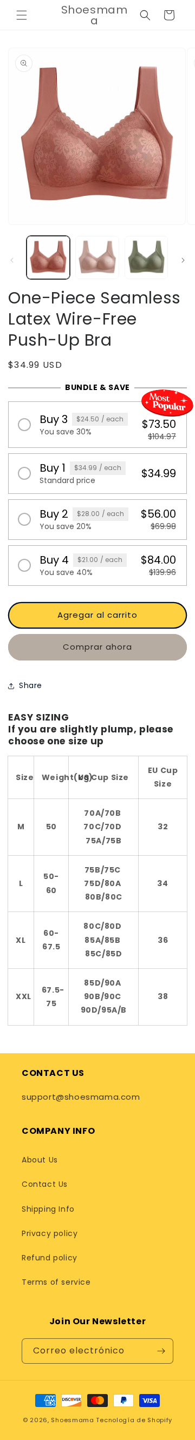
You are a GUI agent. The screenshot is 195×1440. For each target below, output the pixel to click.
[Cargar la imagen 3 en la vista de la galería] (146, 257)
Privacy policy (49, 1233)
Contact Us (45, 1184)
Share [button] (30, 685)
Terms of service (56, 1282)
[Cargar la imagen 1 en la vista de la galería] (48, 257)
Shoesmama (72, 1420)
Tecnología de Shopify (134, 1420)
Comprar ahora (97, 646)
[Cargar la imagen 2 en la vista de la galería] (97, 257)
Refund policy (49, 1257)
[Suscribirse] (161, 1351)
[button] (22, 15)
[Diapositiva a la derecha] (183, 260)
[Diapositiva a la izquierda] (12, 260)
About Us (40, 1159)
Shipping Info (48, 1209)
